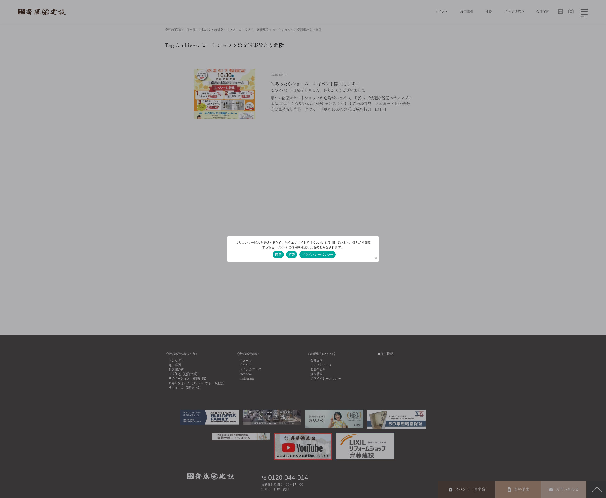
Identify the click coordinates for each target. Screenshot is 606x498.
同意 (278, 254)
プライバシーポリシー (317, 254)
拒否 (292, 254)
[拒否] (375, 258)
